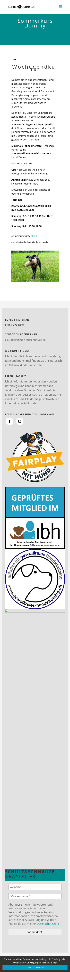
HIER (35, 236)
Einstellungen (35, 968)
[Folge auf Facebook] (9, 421)
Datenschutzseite (48, 924)
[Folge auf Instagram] (19, 421)
